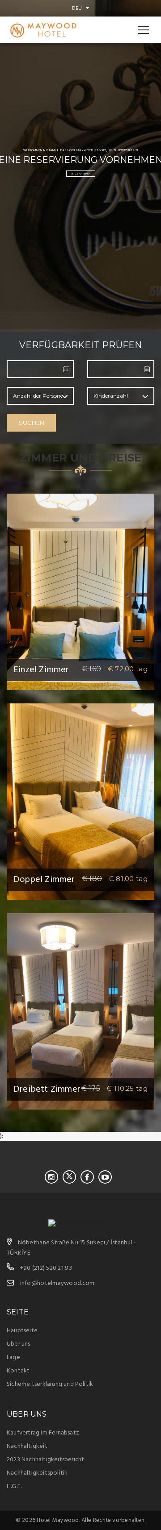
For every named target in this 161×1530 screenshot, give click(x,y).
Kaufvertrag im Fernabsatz (43, 1433)
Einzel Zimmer (41, 670)
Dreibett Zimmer (46, 1089)
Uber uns (18, 1344)
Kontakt (18, 1371)
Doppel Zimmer (44, 880)
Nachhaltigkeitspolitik (37, 1473)
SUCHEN (31, 422)
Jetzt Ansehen (80, 173)
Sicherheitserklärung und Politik (50, 1384)
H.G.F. (14, 1486)
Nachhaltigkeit (27, 1446)
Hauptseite (22, 1331)
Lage (13, 1357)
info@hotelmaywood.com (57, 1283)
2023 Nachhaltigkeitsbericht (45, 1460)
